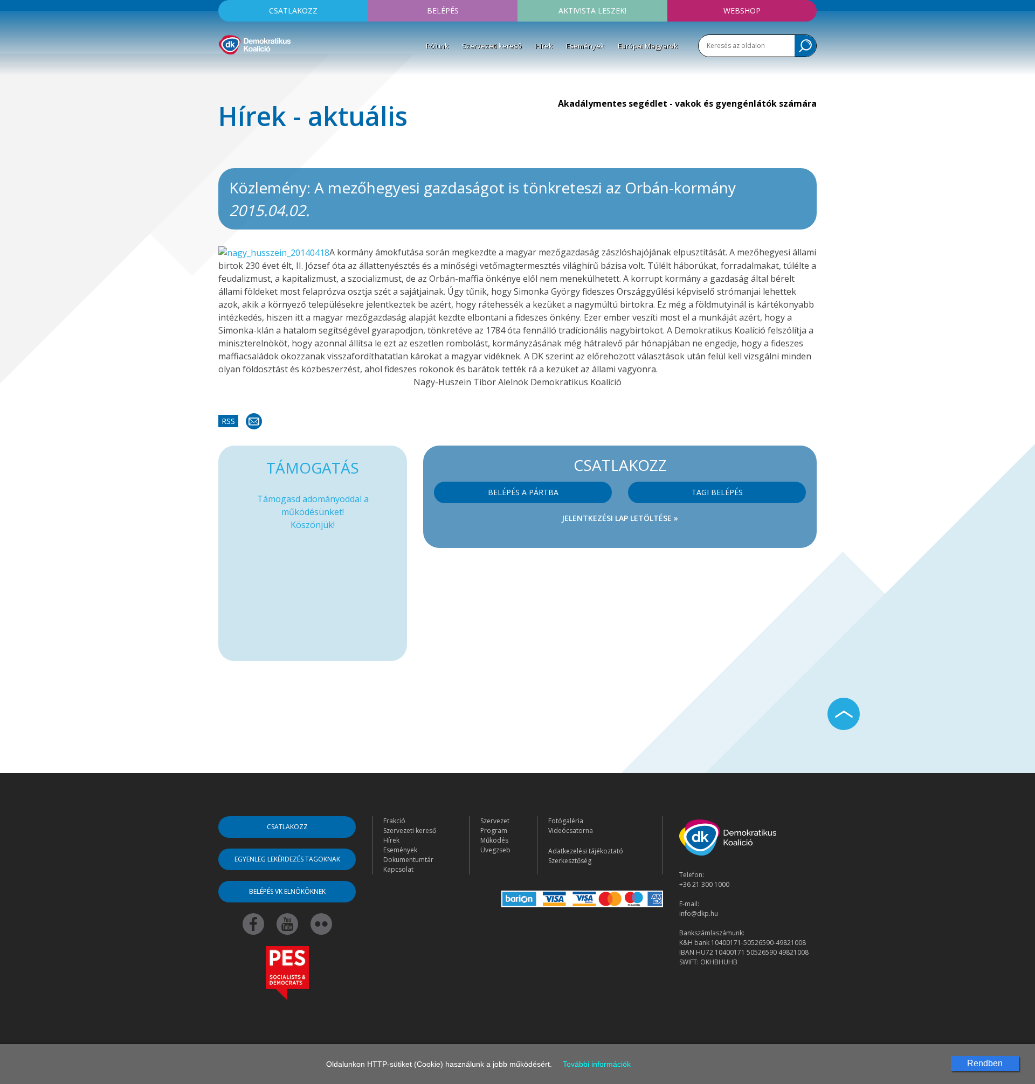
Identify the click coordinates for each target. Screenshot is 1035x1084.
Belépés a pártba (523, 492)
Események (585, 46)
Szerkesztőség (569, 860)
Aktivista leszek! (592, 10)
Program (493, 830)
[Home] (254, 43)
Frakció (394, 820)
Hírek (544, 46)
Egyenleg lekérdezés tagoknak (287, 859)
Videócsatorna (570, 830)
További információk (597, 1064)
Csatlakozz (293, 10)
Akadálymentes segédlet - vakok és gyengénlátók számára (687, 103)
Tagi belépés (717, 492)
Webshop (742, 10)
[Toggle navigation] (225, 70)
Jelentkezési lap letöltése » (620, 518)
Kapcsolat (398, 869)
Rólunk (437, 46)
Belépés (443, 10)
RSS (228, 421)
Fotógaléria (565, 820)
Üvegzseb (495, 849)
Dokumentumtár (408, 859)
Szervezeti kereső (492, 46)
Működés (494, 840)
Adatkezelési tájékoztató (585, 851)
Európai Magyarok (648, 46)
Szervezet (494, 820)
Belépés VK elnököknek (287, 891)
